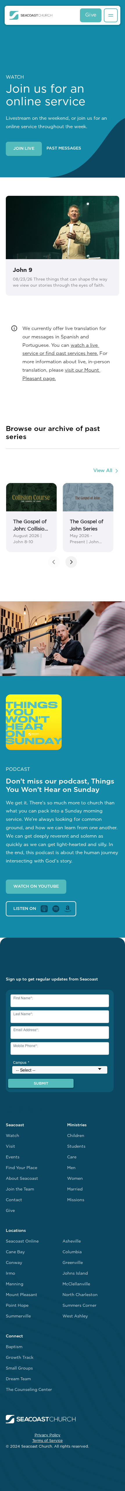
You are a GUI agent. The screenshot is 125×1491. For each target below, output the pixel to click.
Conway (14, 1263)
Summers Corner (80, 1306)
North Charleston (80, 1295)
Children (75, 1136)
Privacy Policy (47, 1435)
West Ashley (75, 1316)
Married (75, 1189)
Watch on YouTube (36, 886)
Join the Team (20, 1189)
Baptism (14, 1347)
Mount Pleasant (21, 1295)
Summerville (18, 1316)
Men (71, 1168)
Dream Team (18, 1379)
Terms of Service (47, 1441)
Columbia (72, 1252)
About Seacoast (22, 1179)
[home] (31, 15)
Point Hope (17, 1306)
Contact (14, 1200)
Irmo (10, 1273)
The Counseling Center (29, 1390)
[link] (31, 517)
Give (90, 15)
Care (71, 1157)
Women (75, 1179)
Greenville (73, 1263)
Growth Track (19, 1358)
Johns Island (75, 1273)
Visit (10, 1146)
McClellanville (76, 1284)
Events (12, 1157)
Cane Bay (15, 1252)
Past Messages (64, 148)
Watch (12, 1136)
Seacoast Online (22, 1241)
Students (76, 1146)
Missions (75, 1200)
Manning (14, 1284)
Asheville (72, 1241)
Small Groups (19, 1368)
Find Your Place (21, 1168)
